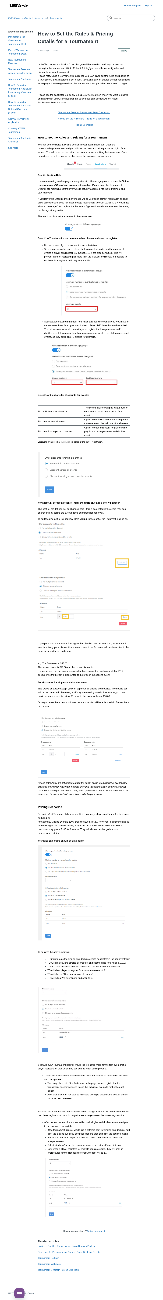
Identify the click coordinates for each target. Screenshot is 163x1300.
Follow (124, 51)
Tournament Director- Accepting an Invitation (20, 71)
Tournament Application (20, 79)
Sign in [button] (148, 5)
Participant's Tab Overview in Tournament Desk (17, 40)
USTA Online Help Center (19, 18)
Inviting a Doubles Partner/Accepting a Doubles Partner (66, 1246)
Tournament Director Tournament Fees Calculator (84, 112)
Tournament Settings (48, 1258)
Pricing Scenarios (84, 124)
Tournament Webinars (49, 1264)
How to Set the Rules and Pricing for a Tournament (84, 118)
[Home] (18, 6)
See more (13, 147)
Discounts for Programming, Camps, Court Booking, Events (69, 1252)
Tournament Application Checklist (20, 140)
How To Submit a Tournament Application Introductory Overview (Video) (20, 90)
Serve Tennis (41, 18)
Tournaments (56, 18)
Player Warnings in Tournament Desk (18, 52)
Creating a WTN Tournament (16, 130)
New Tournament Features (17, 61)
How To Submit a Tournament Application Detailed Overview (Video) (20, 107)
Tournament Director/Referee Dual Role (58, 1269)
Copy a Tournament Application (18, 120)
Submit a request (132, 5)
